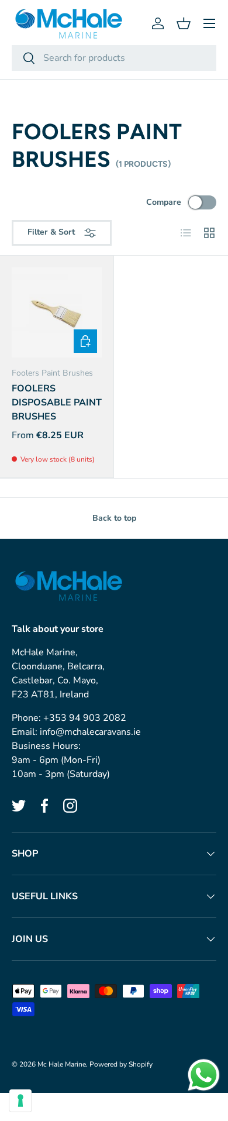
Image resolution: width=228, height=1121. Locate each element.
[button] (183, 23)
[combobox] (114, 58)
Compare (163, 202)
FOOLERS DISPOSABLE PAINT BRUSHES (57, 402)
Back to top (114, 518)
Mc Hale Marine (61, 1064)
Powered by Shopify (121, 1064)
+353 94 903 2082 (84, 717)
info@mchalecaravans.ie (90, 731)
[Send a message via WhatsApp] (203, 1075)
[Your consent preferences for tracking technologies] (20, 1100)
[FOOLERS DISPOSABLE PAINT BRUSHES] (57, 312)
